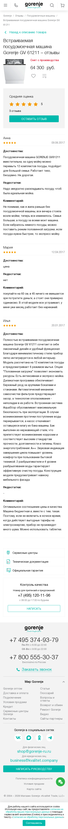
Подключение (12, 697)
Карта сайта (34, 789)
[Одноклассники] (39, 737)
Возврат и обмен (51, 705)
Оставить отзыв (34, 118)
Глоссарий (47, 693)
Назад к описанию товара (27, 32)
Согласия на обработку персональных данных (37, 817)
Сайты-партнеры (51, 718)
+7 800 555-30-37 (34, 657)
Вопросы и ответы (47, 699)
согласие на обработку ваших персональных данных (34, 810)
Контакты (9, 718)
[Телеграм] (50, 737)
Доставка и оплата (15, 693)
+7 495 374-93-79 (34, 640)
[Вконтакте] (18, 737)
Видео (44, 714)
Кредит (8, 706)
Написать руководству (34, 769)
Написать (34, 608)
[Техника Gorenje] (34, 5)
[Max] (28, 737)
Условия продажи (15, 702)
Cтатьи (45, 688)
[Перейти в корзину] (62, 5)
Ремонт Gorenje (50, 709)
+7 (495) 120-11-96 (34, 595)
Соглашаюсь (34, 822)
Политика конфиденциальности (34, 778)
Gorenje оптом (12, 688)
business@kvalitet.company (34, 760)
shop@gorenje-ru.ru (34, 751)
